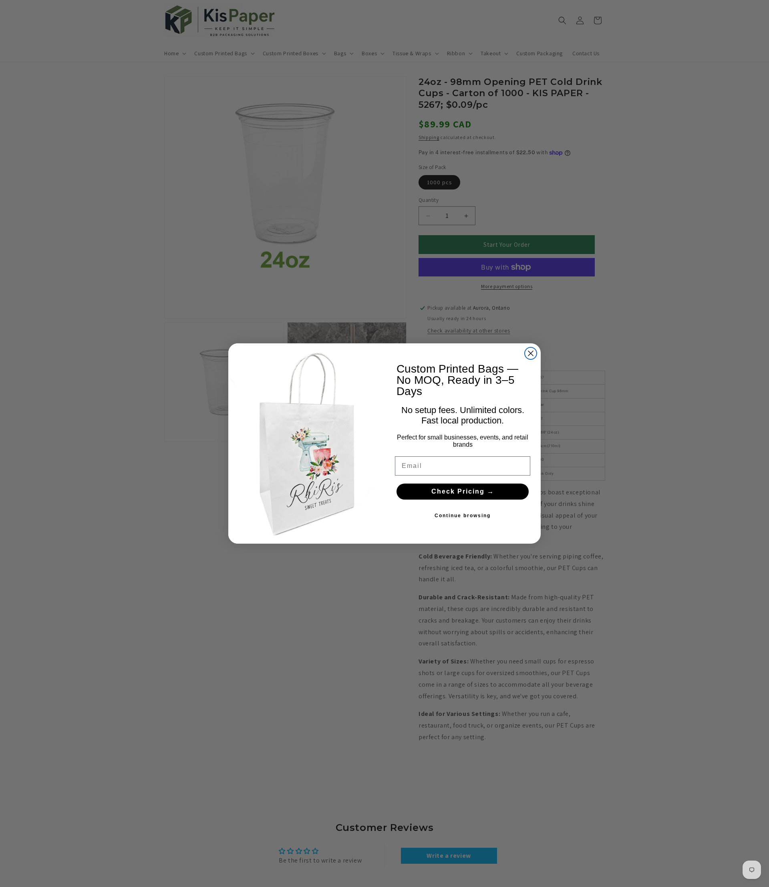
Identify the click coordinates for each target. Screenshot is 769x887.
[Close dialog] (531, 353)
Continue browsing (463, 515)
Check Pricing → (462, 491)
